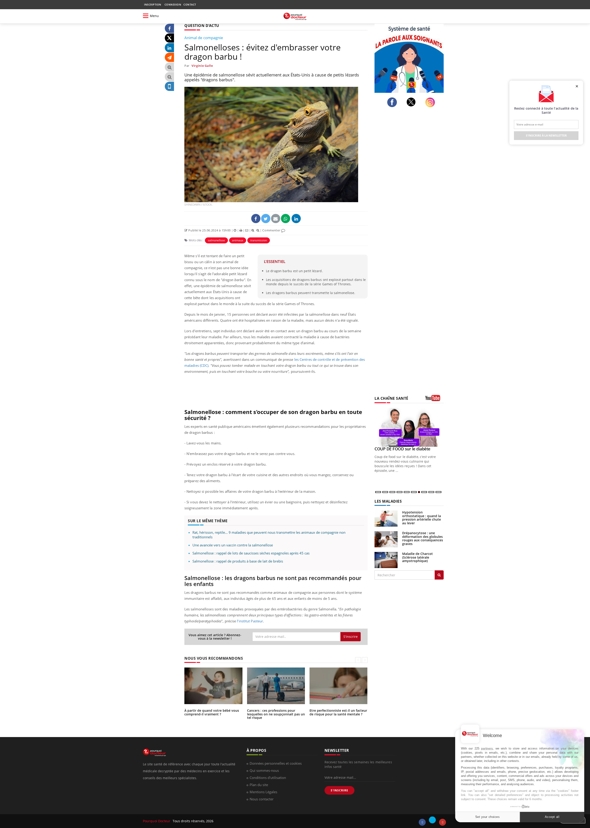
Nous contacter (262, 799)
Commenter (271, 230)
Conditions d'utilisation (268, 777)
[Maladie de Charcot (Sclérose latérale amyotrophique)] (386, 559)
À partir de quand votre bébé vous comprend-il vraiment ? (211, 712)
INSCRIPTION (152, 4)
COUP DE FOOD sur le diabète (402, 449)
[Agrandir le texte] (169, 67)
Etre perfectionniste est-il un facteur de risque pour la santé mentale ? (338, 712)
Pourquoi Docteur (157, 821)
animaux (237, 240)
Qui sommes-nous (264, 770)
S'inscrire (350, 636)
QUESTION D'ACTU (201, 25)
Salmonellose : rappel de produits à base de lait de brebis (237, 561)
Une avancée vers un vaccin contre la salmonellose (232, 545)
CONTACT (189, 4)
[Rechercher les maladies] (439, 575)
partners (487, 748)
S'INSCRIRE (339, 790)
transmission (258, 240)
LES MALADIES (388, 501)
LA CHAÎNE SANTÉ (391, 398)
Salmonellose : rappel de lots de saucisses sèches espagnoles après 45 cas (251, 553)
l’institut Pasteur (250, 621)
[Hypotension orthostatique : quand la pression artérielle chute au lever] (386, 518)
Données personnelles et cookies (276, 763)
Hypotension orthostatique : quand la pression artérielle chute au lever (421, 517)
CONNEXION (173, 4)
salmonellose (216, 240)
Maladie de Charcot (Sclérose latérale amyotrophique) (417, 557)
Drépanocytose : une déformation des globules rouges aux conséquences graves (422, 538)
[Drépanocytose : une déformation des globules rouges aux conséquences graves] (386, 539)
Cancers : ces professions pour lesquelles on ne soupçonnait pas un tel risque (276, 714)
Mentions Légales (263, 792)
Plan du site (259, 784)
